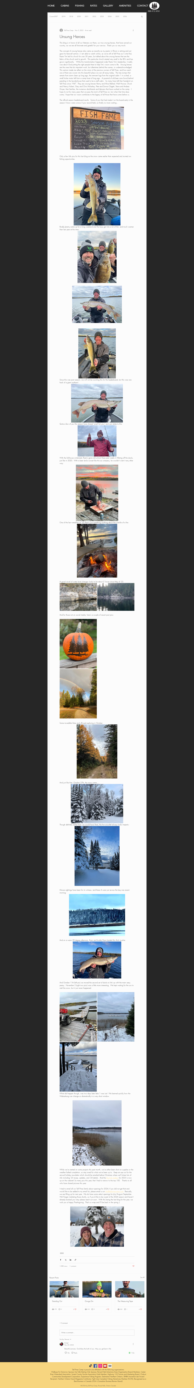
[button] (142, 16)
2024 (109, 16)
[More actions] (133, 30)
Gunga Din (89, 1301)
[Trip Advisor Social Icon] (110, 1366)
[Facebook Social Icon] (95, 1366)
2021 (86, 16)
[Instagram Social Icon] (100, 1366)
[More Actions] (133, 1344)
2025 (117, 16)
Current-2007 (54, 16)
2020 (79, 16)
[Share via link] (75, 1260)
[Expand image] (78, 597)
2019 (63, 16)
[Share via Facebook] (61, 1260)
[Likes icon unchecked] (65, 1353)
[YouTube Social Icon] (105, 1366)
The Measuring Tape (125, 1301)
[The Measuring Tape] (129, 1289)
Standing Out (57, 1301)
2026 (125, 16)
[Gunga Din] (97, 1289)
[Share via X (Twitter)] (65, 1260)
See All (142, 1277)
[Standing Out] (64, 1289)
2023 (102, 16)
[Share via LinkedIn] (70, 1260)
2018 (71, 16)
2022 (94, 16)
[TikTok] (90, 1366)
